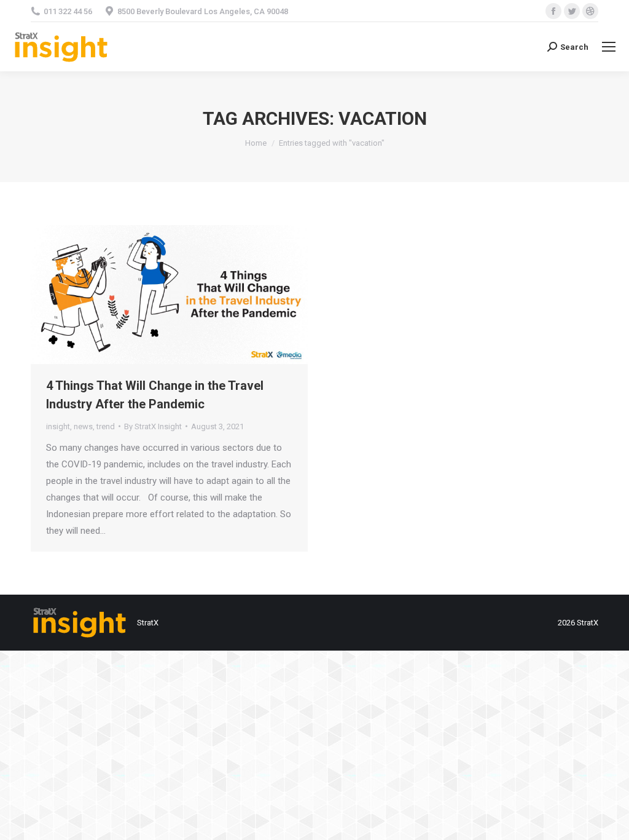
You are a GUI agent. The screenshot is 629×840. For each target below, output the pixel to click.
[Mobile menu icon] (609, 47)
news (83, 426)
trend (105, 426)
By (153, 426)
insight (58, 426)
